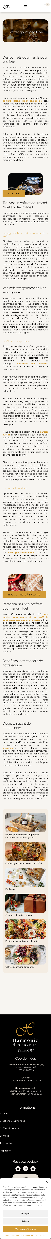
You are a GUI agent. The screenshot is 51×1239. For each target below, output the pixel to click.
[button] (46, 1181)
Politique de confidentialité (33, 1235)
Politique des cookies (13, 1235)
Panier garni (11, 889)
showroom (9, 748)
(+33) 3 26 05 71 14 (25, 1070)
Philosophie (6, 1143)
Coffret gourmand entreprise (20, 967)
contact (13, 193)
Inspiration (5, 1150)
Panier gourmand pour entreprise (22, 941)
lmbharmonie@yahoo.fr (26, 1067)
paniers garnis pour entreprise (22, 100)
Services (4, 1135)
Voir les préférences (25, 1229)
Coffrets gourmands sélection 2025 (23, 863)
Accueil (4, 1113)
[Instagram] (25, 1168)
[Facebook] (18, 1168)
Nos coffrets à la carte (24, 594)
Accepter (25, 1213)
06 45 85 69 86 (35, 1093)
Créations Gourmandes (12, 1120)
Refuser (26, 1221)
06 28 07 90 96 (34, 1080)
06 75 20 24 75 (34, 1090)
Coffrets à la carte (9, 1128)
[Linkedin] (33, 1168)
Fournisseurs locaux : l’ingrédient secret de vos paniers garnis (22, 836)
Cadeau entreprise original (18, 915)
